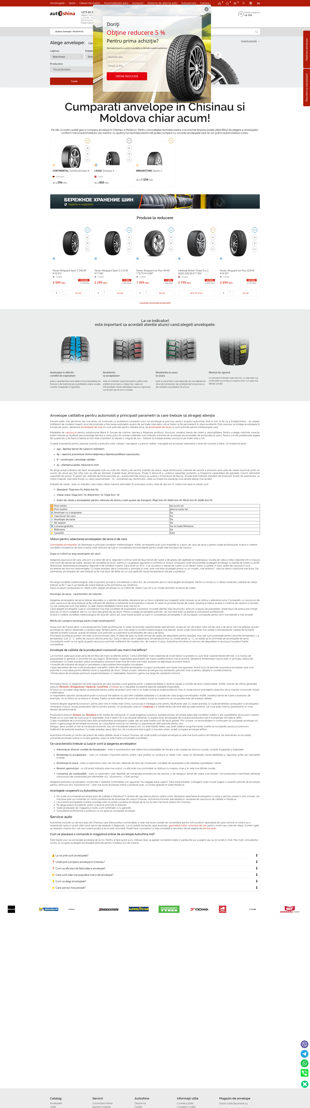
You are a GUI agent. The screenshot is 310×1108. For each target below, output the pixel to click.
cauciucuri (71, 432)
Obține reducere (127, 76)
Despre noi (140, 1103)
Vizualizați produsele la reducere (155, 302)
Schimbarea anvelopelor (63, 544)
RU (258, 3)
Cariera (204, 3)
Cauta (74, 81)
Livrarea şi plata (185, 1103)
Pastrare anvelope (306, 49)
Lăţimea (54, 51)
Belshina (91, 714)
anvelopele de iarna (160, 427)
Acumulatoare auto (116, 3)
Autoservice (188, 3)
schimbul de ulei (197, 825)
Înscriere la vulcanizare (306, 88)
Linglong (148, 706)
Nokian (115, 686)
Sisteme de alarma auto (162, 3)
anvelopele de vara (91, 427)
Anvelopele (57, 3)
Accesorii (138, 3)
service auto (209, 828)
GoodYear (102, 686)
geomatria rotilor (178, 825)
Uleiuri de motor (89, 3)
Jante (71, 3)
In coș (78, 293)
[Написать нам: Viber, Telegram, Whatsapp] (304, 1084)
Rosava (77, 714)
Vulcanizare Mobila (102, 1103)
